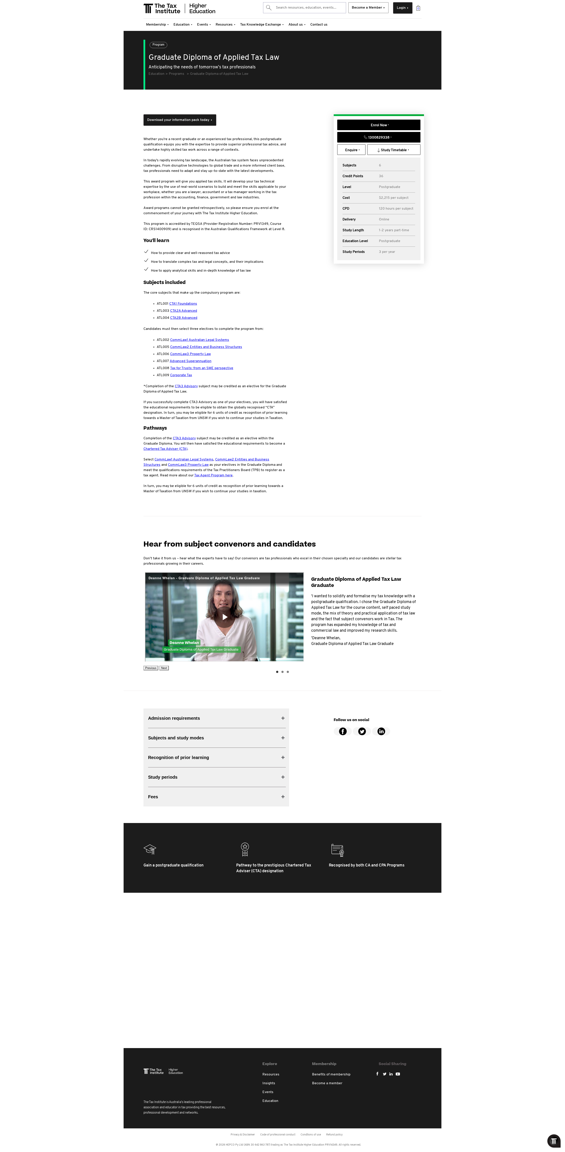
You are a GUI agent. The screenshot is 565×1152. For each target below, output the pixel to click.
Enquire (351, 150)
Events (202, 24)
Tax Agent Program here (213, 475)
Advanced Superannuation (190, 361)
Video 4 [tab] (288, 672)
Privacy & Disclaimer (243, 1134)
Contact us (319, 24)
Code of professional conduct (277, 1134)
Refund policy (334, 1134)
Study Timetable (394, 150)
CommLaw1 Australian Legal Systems (199, 340)
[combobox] (304, 7)
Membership (156, 24)
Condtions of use (311, 1134)
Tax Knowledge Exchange (260, 24)
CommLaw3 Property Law (190, 354)
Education (181, 24)
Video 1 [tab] (277, 672)
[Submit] (268, 8)
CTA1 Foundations (183, 304)
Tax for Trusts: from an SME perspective (201, 368)
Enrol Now (379, 125)
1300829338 (379, 137)
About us (295, 24)
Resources (224, 24)
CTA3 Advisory (186, 386)
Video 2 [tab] (282, 672)
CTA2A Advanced (183, 311)
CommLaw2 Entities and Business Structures (206, 347)
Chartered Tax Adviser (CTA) (165, 449)
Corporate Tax (181, 375)
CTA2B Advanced (183, 318)
